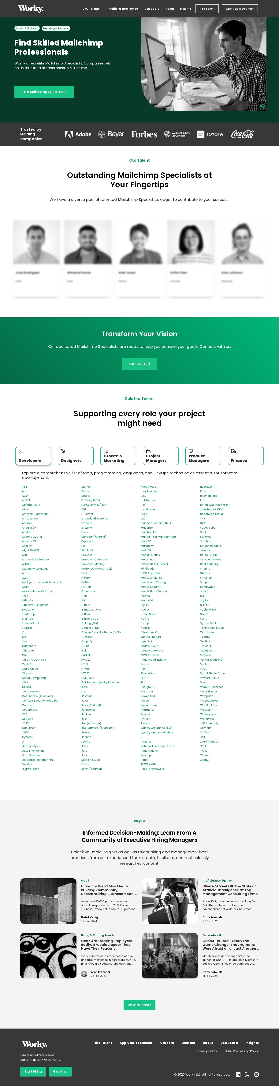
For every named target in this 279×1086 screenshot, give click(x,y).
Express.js (87, 541)
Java (84, 701)
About (170, 9)
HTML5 (85, 669)
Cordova (27, 705)
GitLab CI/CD (90, 619)
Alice (25, 509)
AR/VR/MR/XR (30, 550)
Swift (203, 619)
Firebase (86, 555)
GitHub (85, 605)
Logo (144, 514)
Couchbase (29, 710)
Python (145, 723)
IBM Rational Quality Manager (100, 682)
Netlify (145, 619)
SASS (203, 523)
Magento (147, 528)
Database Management (38, 760)
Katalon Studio (91, 760)
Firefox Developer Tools (96, 569)
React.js (146, 755)
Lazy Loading (149, 491)
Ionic (84, 687)
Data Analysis (31, 746)
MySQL (145, 605)
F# (83, 546)
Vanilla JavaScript (211, 660)
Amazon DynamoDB (35, 514)
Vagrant (205, 655)
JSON (84, 746)
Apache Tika (30, 541)
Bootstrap (28, 614)
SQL (202, 596)
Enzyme (86, 528)
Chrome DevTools (34, 660)
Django (86, 487)
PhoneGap (148, 673)
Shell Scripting (209, 564)
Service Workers (210, 559)
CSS (24, 714)
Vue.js (204, 682)
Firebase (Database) (95, 559)
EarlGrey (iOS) (90, 500)
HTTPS (85, 673)
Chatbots (28, 650)
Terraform (207, 632)
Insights (185, 9)
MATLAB (146, 550)
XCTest (205, 732)
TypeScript (207, 650)
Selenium (206, 550)
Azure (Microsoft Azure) (38, 591)
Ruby (203, 491)
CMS (25, 682)
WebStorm (207, 710)
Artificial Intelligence (123, 9)
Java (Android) (91, 705)
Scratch (205, 541)
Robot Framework (152, 769)
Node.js (145, 628)
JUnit (84, 755)
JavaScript (88, 710)
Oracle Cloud (149, 646)
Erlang (85, 532)
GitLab (85, 614)
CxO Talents (91, 9)
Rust (203, 500)
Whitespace (208, 714)
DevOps (27, 764)
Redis (144, 760)
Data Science (31, 755)
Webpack (206, 696)
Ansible (26, 532)
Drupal (85, 496)
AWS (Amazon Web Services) (41, 582)
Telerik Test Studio (212, 628)
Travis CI (205, 646)
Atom (25, 573)
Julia (84, 751)
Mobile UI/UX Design (154, 591)
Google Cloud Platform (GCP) (101, 632)
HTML (84, 664)
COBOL (26, 687)
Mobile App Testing (153, 582)
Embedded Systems (94, 518)
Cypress (27, 737)
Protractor (147, 710)
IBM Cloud (87, 678)
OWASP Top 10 (150, 655)
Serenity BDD (208, 555)
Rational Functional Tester (158, 746)
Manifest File (149, 532)
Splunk (204, 591)
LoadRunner (148, 509)
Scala (203, 532)
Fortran (86, 587)
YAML (203, 751)
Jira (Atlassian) (91, 723)
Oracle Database (152, 650)
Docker (86, 491)
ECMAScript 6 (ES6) (94, 505)
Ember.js (86, 523)
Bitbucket (28, 600)
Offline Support (151, 637)
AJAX (25, 496)
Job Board (152, 9)
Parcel (145, 664)
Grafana (86, 637)
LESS (143, 496)
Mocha (145, 596)
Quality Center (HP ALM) (157, 732)
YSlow (204, 755)
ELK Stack (87, 514)
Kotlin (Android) (91, 769)
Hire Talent (207, 9)
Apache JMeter (32, 537)
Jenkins (86, 714)
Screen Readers (210, 546)
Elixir (84, 509)
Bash (25, 596)
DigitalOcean (30, 769)
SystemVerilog (209, 623)
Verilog (204, 664)
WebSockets (208, 705)
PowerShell (148, 696)
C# (24, 637)
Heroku (86, 660)
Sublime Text (209, 609)
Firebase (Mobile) (92, 564)
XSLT (203, 746)
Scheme (205, 537)
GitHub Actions (91, 609)
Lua (143, 518)
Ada (24, 491)
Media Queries (150, 555)
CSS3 (25, 723)
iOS (83, 691)
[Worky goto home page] (30, 9)
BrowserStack (31, 623)
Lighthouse (148, 500)
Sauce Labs (207, 528)
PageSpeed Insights (154, 660)
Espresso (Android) (93, 537)
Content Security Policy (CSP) (42, 701)
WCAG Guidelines (211, 687)
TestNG (205, 637)
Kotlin (85, 764)
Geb (84, 596)
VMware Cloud (209, 678)
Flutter (85, 582)
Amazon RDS (30, 518)
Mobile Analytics (151, 578)
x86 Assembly (209, 723)
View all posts (139, 1005)
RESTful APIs (148, 764)
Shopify (205, 569)
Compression (31, 691)
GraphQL (87, 641)
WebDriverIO (208, 691)
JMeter (86, 732)
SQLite (204, 600)
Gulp (84, 650)
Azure (25, 587)
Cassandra (29, 646)
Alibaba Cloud (31, 505)
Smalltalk (206, 578)
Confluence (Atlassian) (37, 696)
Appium (27, 546)
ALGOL (26, 500)
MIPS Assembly (150, 573)
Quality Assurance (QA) (156, 728)
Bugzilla (27, 628)
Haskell (85, 655)
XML (202, 737)
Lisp (143, 505)
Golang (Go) (89, 623)
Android (27, 523)
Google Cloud (90, 628)
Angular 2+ (29, 528)
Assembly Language (35, 569)
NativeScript (149, 614)
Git (83, 600)
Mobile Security (151, 587)
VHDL (203, 669)
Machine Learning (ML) (156, 523)
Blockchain (29, 609)
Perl (143, 669)
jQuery (85, 741)
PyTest (145, 719)
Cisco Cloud (30, 669)
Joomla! (86, 737)
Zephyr (204, 760)
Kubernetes (148, 487)
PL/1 (143, 682)
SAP (202, 518)
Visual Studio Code (212, 673)
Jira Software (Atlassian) (97, 728)
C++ (25, 641)
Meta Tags (148, 559)
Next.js (145, 623)
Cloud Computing (34, 678)
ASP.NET (27, 564)
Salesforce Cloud (211, 514)
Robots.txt (207, 487)
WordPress (207, 719)
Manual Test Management (158, 537)
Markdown (147, 546)
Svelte (204, 614)
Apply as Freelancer (240, 9)
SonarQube (207, 587)
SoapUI (204, 582)
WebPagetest (209, 701)
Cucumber (29, 728)
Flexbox (86, 578)
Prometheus (149, 705)
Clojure (26, 673)
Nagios (145, 609)
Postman (147, 691)
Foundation (88, 591)
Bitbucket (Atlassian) (36, 605)
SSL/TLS (205, 605)
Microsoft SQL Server (154, 564)
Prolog (145, 701)
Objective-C (149, 632)
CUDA (25, 732)
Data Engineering (33, 751)
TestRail (205, 641)
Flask (84, 573)
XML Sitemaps (209, 741)
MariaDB (146, 541)
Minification (148, 569)
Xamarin (205, 728)
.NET (24, 487)
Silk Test (205, 573)
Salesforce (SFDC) (212, 509)
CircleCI (27, 664)
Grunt (85, 646)
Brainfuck (28, 619)
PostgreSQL (148, 687)
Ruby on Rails (208, 496)
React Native (149, 751)
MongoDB (147, 600)
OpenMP (146, 641)
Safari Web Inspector (214, 505)
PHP (143, 678)
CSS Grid (27, 719)
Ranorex (146, 741)
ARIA (25, 555)
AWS (25, 578)
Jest (84, 719)
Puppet (145, 714)
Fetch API (87, 550)
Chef (25, 655)
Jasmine (87, 696)
